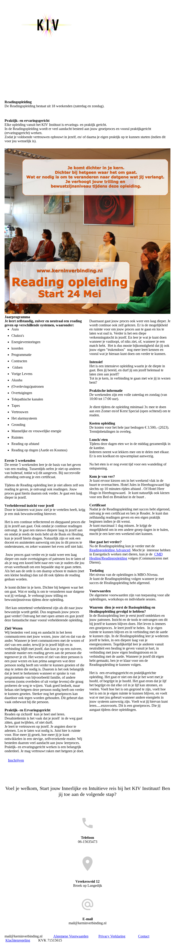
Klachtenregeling (17, 940)
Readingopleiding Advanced (109, 550)
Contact (143, 936)
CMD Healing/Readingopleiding (126, 556)
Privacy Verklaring (111, 936)
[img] (46, 24)
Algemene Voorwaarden (70, 936)
